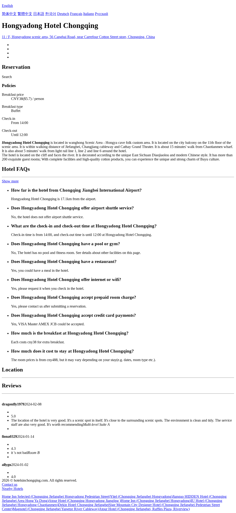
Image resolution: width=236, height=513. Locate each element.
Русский (101, 14)
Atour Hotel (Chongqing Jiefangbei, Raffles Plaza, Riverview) (144, 509)
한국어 (50, 14)
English (7, 6)
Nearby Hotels (12, 489)
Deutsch (63, 14)
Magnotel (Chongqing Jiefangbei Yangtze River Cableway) (56, 509)
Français (76, 14)
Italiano (88, 14)
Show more (10, 181)
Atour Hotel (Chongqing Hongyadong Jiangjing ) (85, 501)
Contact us (9, 484)
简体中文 (9, 14)
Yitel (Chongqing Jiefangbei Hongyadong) (141, 496)
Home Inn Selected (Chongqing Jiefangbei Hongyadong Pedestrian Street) (56, 496)
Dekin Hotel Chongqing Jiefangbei (83, 505)
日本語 (38, 14)
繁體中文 (25, 14)
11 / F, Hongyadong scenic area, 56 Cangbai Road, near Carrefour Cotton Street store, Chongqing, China (78, 37)
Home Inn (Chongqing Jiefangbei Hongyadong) (156, 501)
